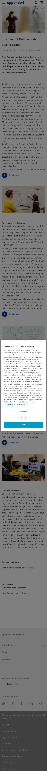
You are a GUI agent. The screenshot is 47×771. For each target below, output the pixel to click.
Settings (23, 411)
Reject (23, 418)
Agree (23, 425)
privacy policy (8, 404)
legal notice (21, 404)
